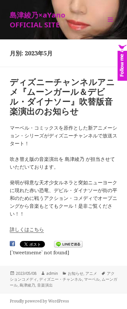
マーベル (92, 279)
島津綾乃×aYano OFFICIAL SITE (37, 19)
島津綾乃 (27, 285)
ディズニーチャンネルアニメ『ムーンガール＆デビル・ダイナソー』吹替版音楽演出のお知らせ (62, 96)
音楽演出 (45, 285)
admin (52, 273)
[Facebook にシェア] (12, 243)
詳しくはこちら (27, 229)
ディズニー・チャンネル (60, 279)
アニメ (91, 273)
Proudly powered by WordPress (39, 301)
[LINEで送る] (68, 244)
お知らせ (75, 273)
